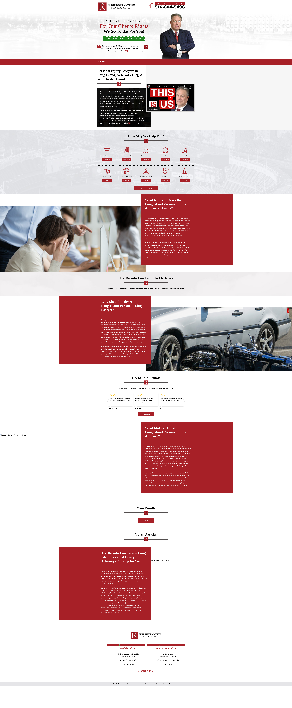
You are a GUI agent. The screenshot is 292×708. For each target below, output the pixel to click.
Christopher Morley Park (130, 590)
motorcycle (155, 230)
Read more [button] (113, 404)
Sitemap (170, 683)
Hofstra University (119, 593)
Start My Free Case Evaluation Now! (124, 38)
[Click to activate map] (126, 644)
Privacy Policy (177, 683)
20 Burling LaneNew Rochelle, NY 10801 (168, 655)
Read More (146, 414)
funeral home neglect (168, 235)
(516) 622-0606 (131, 610)
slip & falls (166, 233)
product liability (158, 233)
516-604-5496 (170, 7)
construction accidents (177, 233)
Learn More (107, 159)
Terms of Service (163, 683)
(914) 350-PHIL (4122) (168, 660)
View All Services (146, 188)
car (146, 230)
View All (146, 520)
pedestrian (171, 230)
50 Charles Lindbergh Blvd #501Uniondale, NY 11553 (128, 655)
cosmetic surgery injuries (153, 235)
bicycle (162, 230)
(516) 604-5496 (133, 123)
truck (149, 230)
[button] (184, 400)
